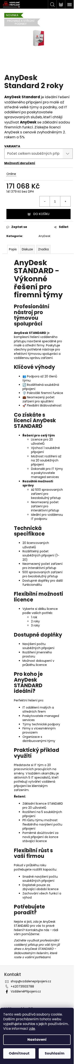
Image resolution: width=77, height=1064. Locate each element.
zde (32, 1028)
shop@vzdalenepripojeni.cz (31, 981)
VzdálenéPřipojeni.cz (26, 991)
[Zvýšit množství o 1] (65, 201)
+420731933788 (22, 986)
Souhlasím (54, 1053)
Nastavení (37, 1039)
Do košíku (41, 214)
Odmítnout (19, 1053)
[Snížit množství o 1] (45, 201)
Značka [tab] (43, 249)
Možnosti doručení (19, 163)
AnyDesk (44, 236)
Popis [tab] (13, 249)
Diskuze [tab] (27, 249)
